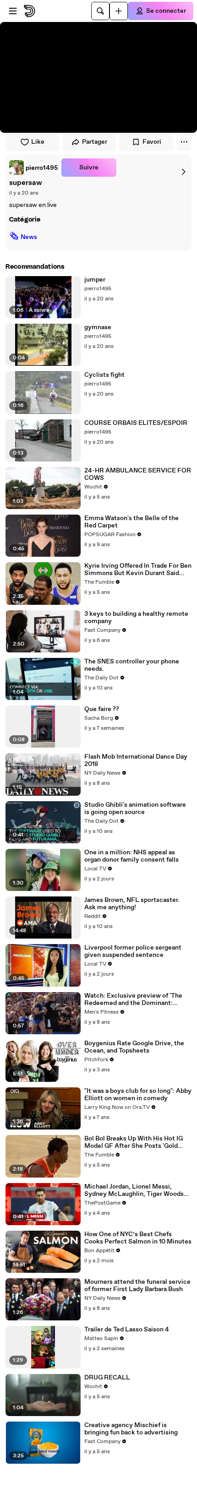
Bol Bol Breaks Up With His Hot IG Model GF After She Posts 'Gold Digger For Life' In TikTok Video (133, 1142)
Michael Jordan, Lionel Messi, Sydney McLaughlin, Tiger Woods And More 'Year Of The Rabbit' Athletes (134, 1190)
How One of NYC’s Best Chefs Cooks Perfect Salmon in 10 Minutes (138, 1238)
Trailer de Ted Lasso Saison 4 (126, 1329)
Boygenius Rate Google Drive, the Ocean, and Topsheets (134, 1047)
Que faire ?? (101, 709)
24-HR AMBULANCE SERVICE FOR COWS (137, 474)
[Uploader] (118, 11)
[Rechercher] (100, 11)
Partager (94, 142)
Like (37, 142)
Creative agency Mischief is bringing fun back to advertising (131, 1429)
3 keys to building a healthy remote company (136, 617)
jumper (94, 279)
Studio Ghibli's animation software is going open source (135, 808)
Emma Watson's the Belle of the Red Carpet (131, 522)
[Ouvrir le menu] (12, 11)
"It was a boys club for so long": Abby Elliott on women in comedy (138, 1094)
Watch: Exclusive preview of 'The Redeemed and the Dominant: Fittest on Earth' (133, 999)
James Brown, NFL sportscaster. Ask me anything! (132, 903)
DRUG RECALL (107, 1377)
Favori (151, 142)
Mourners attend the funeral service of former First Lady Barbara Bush (137, 1285)
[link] (33, 167)
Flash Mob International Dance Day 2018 (135, 760)
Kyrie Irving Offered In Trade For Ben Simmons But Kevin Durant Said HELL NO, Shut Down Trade (138, 569)
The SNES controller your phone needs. (131, 665)
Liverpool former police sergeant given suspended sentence (132, 951)
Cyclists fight (104, 375)
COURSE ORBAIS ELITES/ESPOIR (135, 423)
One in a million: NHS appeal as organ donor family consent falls (131, 856)
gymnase (97, 327)
